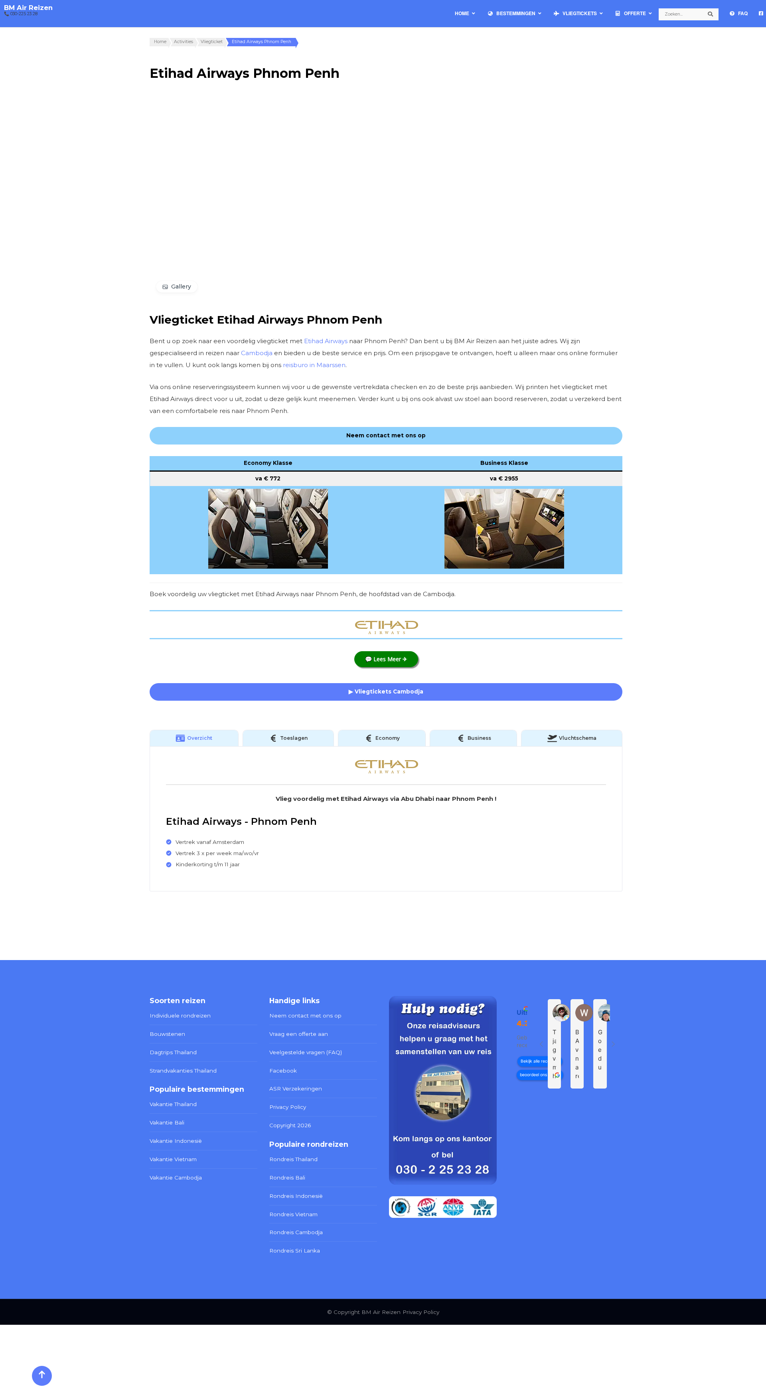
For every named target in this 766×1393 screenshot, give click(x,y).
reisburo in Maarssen (314, 365)
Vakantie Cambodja (176, 1177)
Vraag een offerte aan (298, 1034)
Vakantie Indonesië (176, 1141)
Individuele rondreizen (180, 1015)
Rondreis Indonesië (296, 1196)
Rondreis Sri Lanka (294, 1250)
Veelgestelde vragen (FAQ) (305, 1052)
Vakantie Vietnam (173, 1159)
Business (479, 738)
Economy (387, 738)
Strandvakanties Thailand (183, 1070)
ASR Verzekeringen (295, 1088)
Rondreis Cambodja (296, 1232)
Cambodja (256, 353)
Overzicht (199, 738)
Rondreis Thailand (293, 1159)
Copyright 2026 (290, 1125)
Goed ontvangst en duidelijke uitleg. (600, 1049)
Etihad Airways (325, 341)
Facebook (283, 1070)
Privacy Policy (287, 1107)
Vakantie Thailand (173, 1104)
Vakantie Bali (167, 1122)
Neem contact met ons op (305, 1015)
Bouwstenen (167, 1034)
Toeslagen (294, 738)
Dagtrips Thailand (173, 1052)
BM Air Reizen (28, 8)
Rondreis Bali (287, 1177)
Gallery (181, 286)
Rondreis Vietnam (293, 1214)
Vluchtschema (577, 738)
